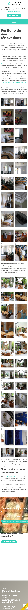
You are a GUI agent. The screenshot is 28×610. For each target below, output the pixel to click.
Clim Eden (17, 82)
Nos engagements (14, 12)
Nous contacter (9, 542)
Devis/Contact (14, 15)
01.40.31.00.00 (11, 477)
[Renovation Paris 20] (14, 3)
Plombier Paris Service (8, 82)
